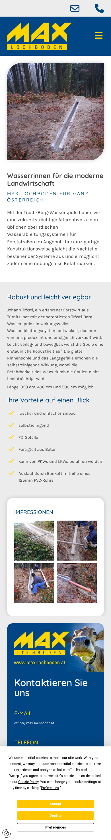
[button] (92, 36)
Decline (55, 816)
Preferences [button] (50, 788)
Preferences (55, 827)
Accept (55, 804)
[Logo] (39, 36)
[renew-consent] (6, 833)
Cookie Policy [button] (28, 782)
